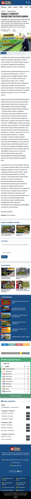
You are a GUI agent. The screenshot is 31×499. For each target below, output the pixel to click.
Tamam (15, 497)
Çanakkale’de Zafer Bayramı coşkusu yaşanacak (6, 290)
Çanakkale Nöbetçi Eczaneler (7, 479)
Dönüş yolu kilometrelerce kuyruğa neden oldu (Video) (23, 277)
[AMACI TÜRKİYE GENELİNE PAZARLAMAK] (15, 42)
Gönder (4, 256)
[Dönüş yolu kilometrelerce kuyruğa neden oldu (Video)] (23, 271)
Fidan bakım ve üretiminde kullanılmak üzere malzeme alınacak (8, 277)
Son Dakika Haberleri (8, 490)
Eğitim (21, 7)
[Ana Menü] (28, 2)
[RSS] (21, 471)
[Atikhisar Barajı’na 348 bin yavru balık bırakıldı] (8, 228)
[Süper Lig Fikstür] (29, 401)
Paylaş (4, 53)
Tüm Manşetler (21, 487)
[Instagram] (15, 471)
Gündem (3, 7)
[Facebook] (10, 471)
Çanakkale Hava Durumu (21, 479)
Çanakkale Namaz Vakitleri (7, 483)
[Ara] (26, 2)
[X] (13, 471)
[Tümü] (29, 265)
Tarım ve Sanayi (11, 11)
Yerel (26, 7)
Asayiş (10, 7)
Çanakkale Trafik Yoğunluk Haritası (21, 483)
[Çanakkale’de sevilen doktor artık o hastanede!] (23, 284)
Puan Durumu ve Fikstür (9, 487)
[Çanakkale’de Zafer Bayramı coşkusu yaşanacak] (8, 284)
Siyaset (15, 7)
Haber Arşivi (21, 490)
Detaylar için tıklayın (15, 395)
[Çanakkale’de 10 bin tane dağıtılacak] (23, 228)
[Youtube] (18, 471)
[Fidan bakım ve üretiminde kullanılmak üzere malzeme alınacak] (8, 271)
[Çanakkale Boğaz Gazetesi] (6, 2)
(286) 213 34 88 (16, 462)
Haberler (3, 11)
